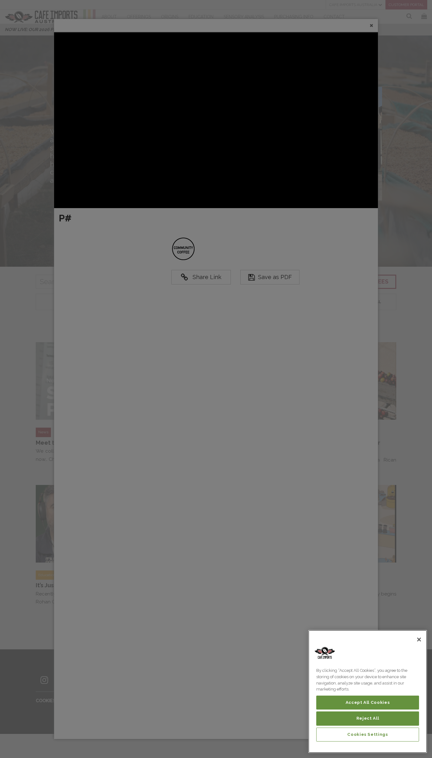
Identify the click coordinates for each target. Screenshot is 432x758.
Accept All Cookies (368, 702)
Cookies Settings (367, 734)
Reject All (367, 718)
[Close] (419, 640)
